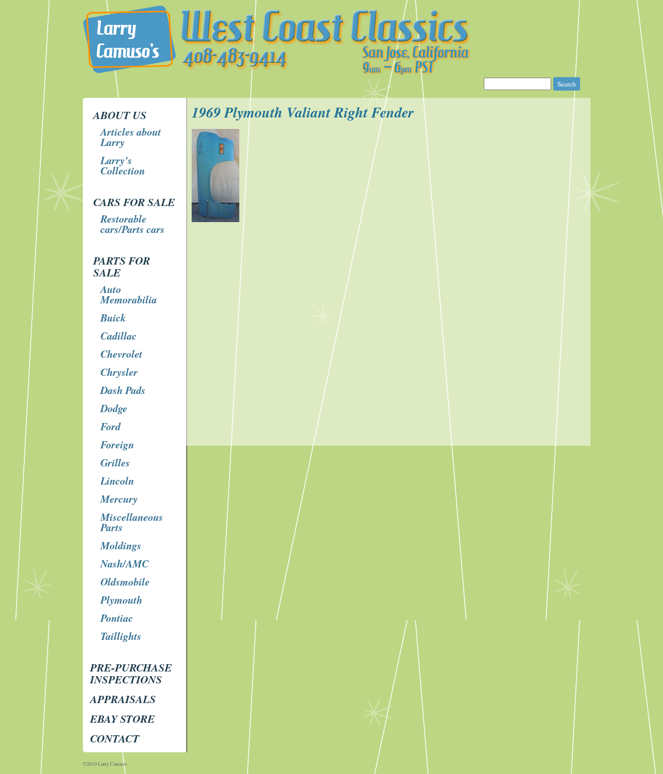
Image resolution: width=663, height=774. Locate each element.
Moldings (120, 545)
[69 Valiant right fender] (217, 219)
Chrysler (119, 371)
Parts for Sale (121, 266)
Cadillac (118, 335)
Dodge (113, 408)
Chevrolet (121, 353)
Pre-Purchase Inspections (131, 673)
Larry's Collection (122, 165)
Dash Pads (123, 390)
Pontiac (116, 617)
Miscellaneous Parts (131, 521)
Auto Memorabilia (128, 294)
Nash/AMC (124, 563)
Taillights (120, 636)
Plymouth (121, 599)
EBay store (122, 718)
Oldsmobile (125, 581)
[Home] (333, 72)
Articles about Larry (130, 136)
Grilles (115, 462)
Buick (113, 317)
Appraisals (123, 699)
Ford (110, 426)
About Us (120, 115)
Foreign (117, 444)
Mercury (119, 498)
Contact (114, 738)
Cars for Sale (134, 202)
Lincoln (117, 480)
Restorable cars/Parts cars (132, 223)
